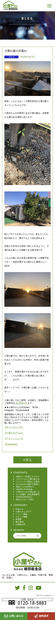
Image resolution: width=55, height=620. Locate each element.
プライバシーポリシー (44, 596)
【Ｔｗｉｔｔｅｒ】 (13, 438)
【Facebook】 (11, 444)
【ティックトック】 (13, 427)
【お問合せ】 (21, 403)
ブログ (11, 57)
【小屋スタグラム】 (13, 433)
